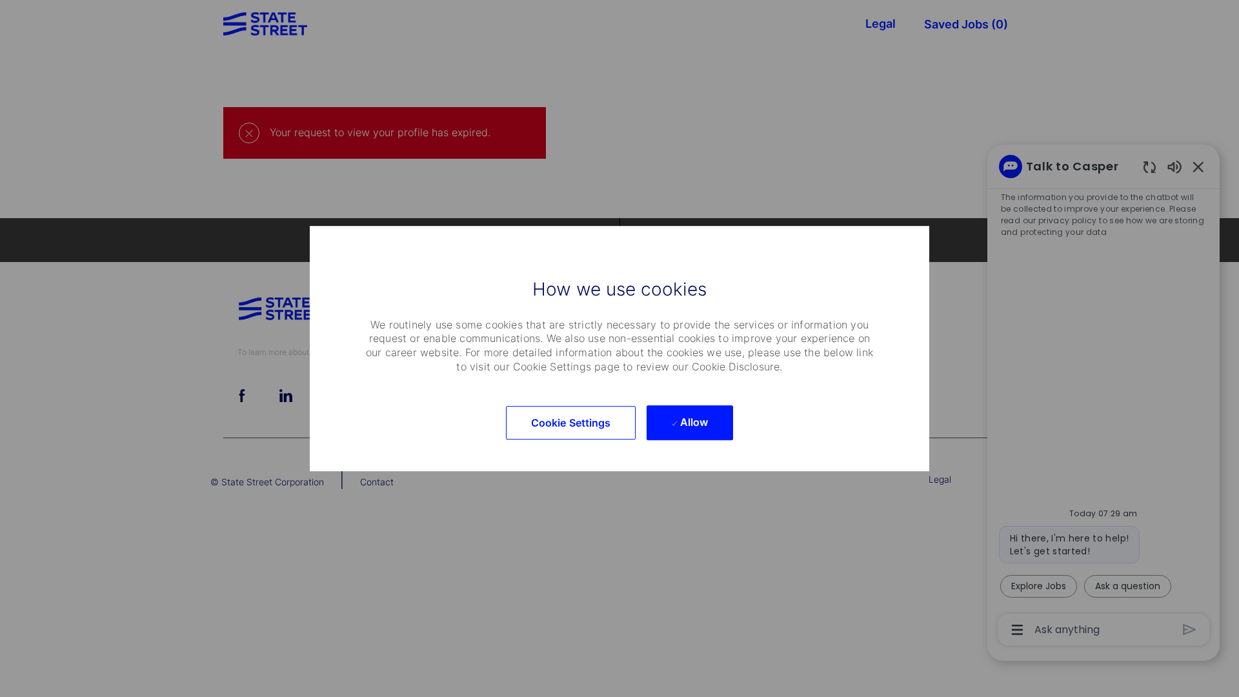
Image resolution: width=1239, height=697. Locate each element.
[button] (571, 422)
